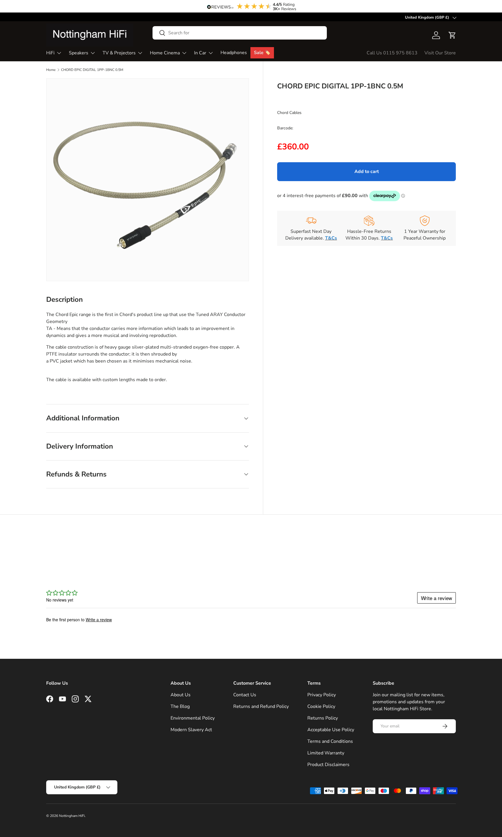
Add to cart (366, 171)
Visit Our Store (440, 53)
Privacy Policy (321, 695)
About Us (181, 695)
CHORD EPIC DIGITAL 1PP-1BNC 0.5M (92, 70)
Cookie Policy (321, 706)
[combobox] (240, 33)
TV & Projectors (119, 53)
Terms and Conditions (330, 741)
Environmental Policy (193, 718)
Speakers (78, 53)
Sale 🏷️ (262, 52)
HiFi (50, 53)
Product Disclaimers (328, 764)
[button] (452, 35)
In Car (200, 53)
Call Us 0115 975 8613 (392, 53)
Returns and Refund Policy (261, 706)
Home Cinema (165, 53)
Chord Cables (289, 112)
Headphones (233, 52)
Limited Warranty (325, 753)
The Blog (180, 706)
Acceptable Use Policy (330, 730)
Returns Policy (322, 718)
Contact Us (244, 695)
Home (50, 70)
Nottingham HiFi (72, 815)
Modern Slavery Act (191, 730)
